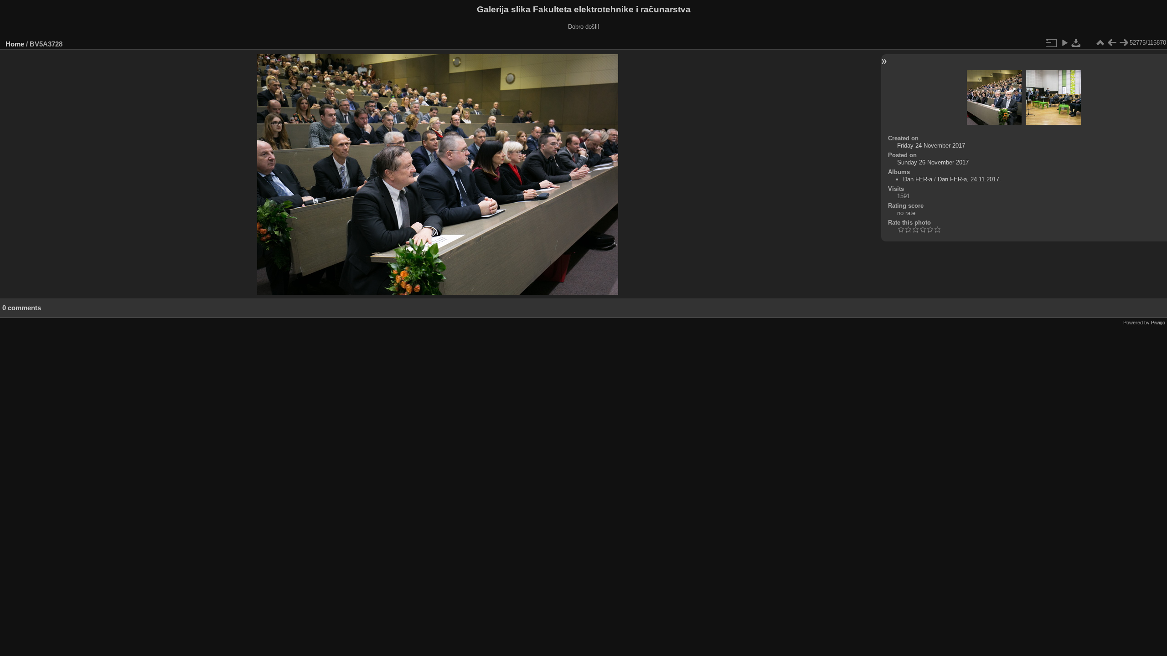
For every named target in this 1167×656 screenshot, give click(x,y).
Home (14, 44)
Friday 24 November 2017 (931, 145)
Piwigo (1158, 322)
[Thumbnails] (1100, 43)
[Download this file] (1076, 43)
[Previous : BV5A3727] (1112, 43)
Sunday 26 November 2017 (933, 162)
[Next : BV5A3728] (1124, 43)
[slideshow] (1064, 43)
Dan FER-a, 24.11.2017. (969, 179)
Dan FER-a (917, 179)
